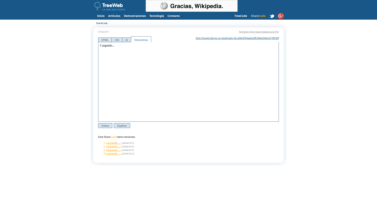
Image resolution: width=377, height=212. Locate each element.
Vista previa (141, 40)
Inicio (101, 16)
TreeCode (240, 16)
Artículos (114, 16)
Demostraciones (135, 16)
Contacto (173, 16)
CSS (117, 40)
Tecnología (156, 16)
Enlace (105, 125)
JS (127, 40)
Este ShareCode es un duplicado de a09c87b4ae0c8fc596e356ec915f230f (237, 38)
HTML (105, 40)
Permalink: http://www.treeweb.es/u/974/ (259, 31)
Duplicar (122, 125)
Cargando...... (113, 143)
